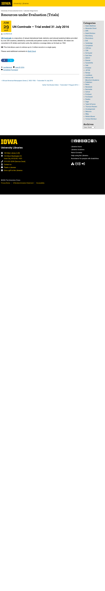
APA (86, 31)
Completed (6, 70)
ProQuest (88, 94)
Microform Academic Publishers (92, 81)
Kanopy (87, 73)
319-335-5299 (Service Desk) (14, 161)
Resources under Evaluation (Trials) (30, 15)
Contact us (7, 164)
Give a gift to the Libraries (13, 170)
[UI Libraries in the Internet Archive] (72, 165)
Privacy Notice (5, 183)
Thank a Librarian (10, 167)
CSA (86, 50)
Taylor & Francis (90, 104)
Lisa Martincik (7, 34)
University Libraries (21, 3)
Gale (86, 65)
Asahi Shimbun (90, 33)
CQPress (88, 48)
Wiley (87, 114)
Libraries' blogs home (31, 11)
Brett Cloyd (32, 51)
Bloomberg (89, 36)
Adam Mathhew (90, 26)
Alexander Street (90, 28)
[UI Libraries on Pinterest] (82, 142)
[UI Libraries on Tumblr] (85, 142)
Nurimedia (88, 89)
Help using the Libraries (79, 156)
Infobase (88, 68)
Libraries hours (76, 147)
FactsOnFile (89, 63)
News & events (76, 153)
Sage (87, 101)
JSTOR (87, 70)
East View (88, 55)
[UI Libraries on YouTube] (89, 142)
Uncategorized (90, 109)
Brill (86, 40)
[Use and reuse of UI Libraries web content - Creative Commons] (78, 165)
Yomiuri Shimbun (91, 119)
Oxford (87, 92)
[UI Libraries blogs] (95, 142)
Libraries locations (77, 150)
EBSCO (87, 58)
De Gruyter (88, 53)
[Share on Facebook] (4, 60)
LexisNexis (88, 75)
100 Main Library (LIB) (12, 153)
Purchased (14, 70)
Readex (87, 99)
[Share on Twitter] (11, 60)
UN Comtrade (6, 38)
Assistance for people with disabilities (85, 158)
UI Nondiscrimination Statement (23, 183)
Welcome (88, 111)
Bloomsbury (89, 38)
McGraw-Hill (89, 77)
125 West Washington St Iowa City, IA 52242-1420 (13, 157)
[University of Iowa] (6, 3)
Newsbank (88, 87)
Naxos (87, 84)
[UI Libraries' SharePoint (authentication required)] (83, 165)
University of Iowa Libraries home (11, 11)
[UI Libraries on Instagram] (72, 142)
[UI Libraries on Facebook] (75, 142)
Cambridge (89, 43)
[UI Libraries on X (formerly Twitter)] (79, 142)
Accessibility (40, 183)
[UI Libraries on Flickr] (92, 142)
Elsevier (87, 60)
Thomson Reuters (91, 106)
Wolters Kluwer (90, 116)
